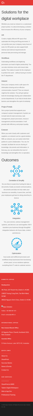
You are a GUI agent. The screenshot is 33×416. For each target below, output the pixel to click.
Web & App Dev (6, 391)
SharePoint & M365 (7, 384)
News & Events (6, 366)
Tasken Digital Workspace (9, 388)
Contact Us (5, 370)
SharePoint (5, 359)
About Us (4, 356)
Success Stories (6, 363)
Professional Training (8, 395)
